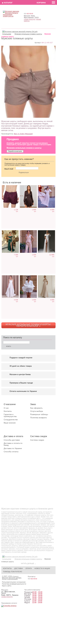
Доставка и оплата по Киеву (13, 444)
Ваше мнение (10, 423)
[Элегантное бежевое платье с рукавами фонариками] (46, 196)
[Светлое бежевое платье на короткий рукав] (46, 286)
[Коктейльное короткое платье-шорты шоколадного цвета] (28, 196)
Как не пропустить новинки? (19, 159)
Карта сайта (6, 586)
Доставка (18, 568)
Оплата (28, 568)
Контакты (8, 411)
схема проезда (29, 19)
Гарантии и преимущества (10, 415)
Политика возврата (38, 417)
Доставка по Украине (13, 448)
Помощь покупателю (12, 572)
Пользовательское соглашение (14, 582)
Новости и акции (42, 568)
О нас (6, 408)
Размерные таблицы (39, 414)
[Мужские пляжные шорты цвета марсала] (10, 196)
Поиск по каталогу (12, 337)
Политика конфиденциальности (14, 584)
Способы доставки (12, 440)
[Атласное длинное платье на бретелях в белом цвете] (10, 286)
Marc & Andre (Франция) (23, 134)
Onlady (15, 576)
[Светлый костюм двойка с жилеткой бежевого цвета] (28, 241)
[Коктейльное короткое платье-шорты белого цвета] (28, 286)
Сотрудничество (11, 419)
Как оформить (36, 408)
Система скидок (37, 440)
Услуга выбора (36, 411)
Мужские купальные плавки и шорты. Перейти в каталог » (28, 325)
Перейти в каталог (15, 151)
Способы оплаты (11, 451)
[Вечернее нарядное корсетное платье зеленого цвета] (10, 241)
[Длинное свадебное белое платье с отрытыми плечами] (46, 241)
